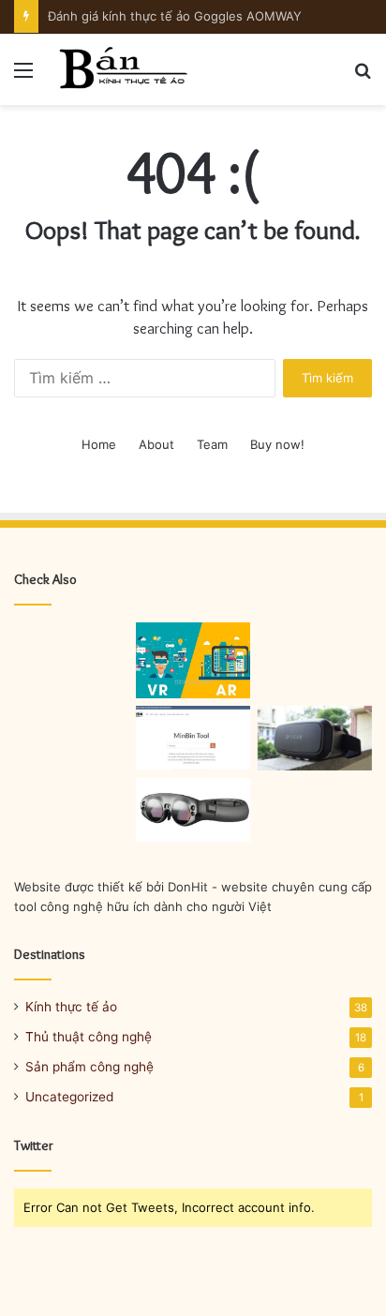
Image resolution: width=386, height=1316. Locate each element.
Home (99, 444)
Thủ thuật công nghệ (88, 1036)
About (156, 444)
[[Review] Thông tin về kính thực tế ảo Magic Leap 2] (193, 810)
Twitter (33, 1145)
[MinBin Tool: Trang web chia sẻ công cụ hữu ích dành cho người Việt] (193, 738)
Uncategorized (69, 1096)
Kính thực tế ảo (71, 1006)
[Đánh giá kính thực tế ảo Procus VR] (315, 738)
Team (212, 444)
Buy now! (277, 444)
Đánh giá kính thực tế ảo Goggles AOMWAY (175, 15)
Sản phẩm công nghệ (89, 1066)
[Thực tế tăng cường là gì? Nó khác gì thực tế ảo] (193, 660)
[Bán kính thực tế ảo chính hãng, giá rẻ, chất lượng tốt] (122, 69)
